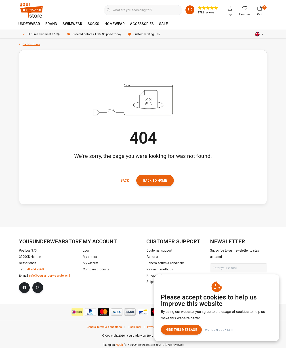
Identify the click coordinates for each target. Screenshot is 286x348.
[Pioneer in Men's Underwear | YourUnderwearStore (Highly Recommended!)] (31, 10)
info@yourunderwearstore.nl (49, 275)
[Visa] (116, 312)
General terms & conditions (104, 327)
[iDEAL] (77, 312)
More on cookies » (219, 329)
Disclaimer (134, 327)
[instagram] (37, 287)
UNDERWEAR (29, 24)
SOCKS (93, 24)
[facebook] (24, 287)
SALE (163, 24)
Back (125, 180)
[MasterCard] (103, 312)
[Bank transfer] (130, 312)
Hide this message (181, 329)
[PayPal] (90, 312)
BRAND (51, 24)
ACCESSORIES (142, 24)
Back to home (155, 180)
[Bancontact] (143, 312)
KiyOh (119, 344)
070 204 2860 (34, 269)
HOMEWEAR (115, 24)
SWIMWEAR (72, 24)
